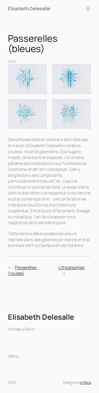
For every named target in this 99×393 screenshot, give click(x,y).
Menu (13, 356)
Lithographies (71, 267)
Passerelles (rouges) (22, 270)
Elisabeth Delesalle (29, 8)
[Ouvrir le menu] (88, 9)
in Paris (85, 382)
